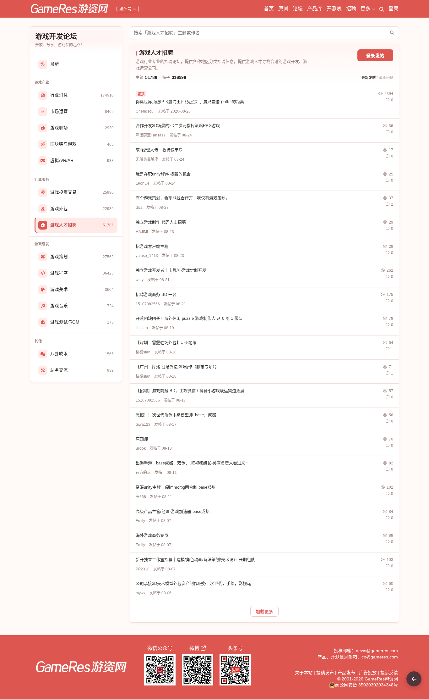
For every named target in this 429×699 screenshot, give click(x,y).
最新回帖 (386, 78)
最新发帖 (368, 78)
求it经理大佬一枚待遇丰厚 (159, 149)
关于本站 (303, 672)
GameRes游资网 (381, 678)
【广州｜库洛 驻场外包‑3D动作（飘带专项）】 (177, 366)
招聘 (351, 8)
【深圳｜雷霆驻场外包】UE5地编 (166, 342)
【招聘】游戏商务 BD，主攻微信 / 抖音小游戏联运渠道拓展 (190, 390)
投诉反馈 (389, 672)
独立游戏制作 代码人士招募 (161, 222)
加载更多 (264, 611)
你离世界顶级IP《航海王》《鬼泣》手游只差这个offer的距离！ (192, 101)
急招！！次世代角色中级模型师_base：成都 (176, 415)
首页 (269, 8)
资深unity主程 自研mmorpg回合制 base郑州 (175, 487)
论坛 (298, 8)
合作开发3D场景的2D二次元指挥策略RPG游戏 (178, 125)
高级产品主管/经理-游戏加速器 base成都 (172, 511)
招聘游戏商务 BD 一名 (156, 294)
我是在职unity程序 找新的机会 (163, 174)
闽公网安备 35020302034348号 (366, 684)
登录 (393, 8)
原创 (283, 8)
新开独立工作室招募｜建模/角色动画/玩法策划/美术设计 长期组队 (195, 559)
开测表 (334, 8)
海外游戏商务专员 (152, 535)
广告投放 (368, 672)
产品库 (314, 8)
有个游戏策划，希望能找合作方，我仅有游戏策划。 (183, 198)
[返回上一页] (413, 678)
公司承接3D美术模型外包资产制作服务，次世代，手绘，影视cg (193, 583)
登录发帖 (375, 55)
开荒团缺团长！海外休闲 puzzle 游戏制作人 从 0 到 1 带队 (189, 318)
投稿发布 (325, 672)
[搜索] (381, 9)
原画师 (142, 439)
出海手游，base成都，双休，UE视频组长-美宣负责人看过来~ (192, 463)
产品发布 (346, 672)
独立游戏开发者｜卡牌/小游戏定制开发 (171, 270)
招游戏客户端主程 (152, 246)
